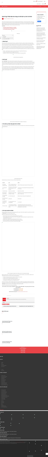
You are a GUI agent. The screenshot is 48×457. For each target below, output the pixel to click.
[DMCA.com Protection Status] (5, 415)
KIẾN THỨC (2, 409)
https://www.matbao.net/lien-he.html (22, 291)
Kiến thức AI (35, 1)
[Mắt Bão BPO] (42, 446)
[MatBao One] (36, 452)
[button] (0, 38)
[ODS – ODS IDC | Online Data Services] (36, 446)
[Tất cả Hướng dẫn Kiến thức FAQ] (37, 6)
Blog (44, 1)
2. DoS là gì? (4, 37)
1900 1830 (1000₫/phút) (23, 346)
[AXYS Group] (36, 441)
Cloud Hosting (5, 6)
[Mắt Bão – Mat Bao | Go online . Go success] (30, 446)
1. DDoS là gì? (4, 36)
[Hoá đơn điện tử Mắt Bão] (42, 452)
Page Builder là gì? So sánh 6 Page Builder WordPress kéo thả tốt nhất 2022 (30, 306)
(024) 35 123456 (23, 352)
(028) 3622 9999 (23, 350)
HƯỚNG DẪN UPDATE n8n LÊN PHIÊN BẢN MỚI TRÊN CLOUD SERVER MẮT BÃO (41, 47)
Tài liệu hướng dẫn (40, 1)
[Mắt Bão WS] (30, 452)
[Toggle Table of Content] (12, 35)
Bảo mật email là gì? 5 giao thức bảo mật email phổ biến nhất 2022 (13, 306)
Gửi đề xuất (39, 21)
